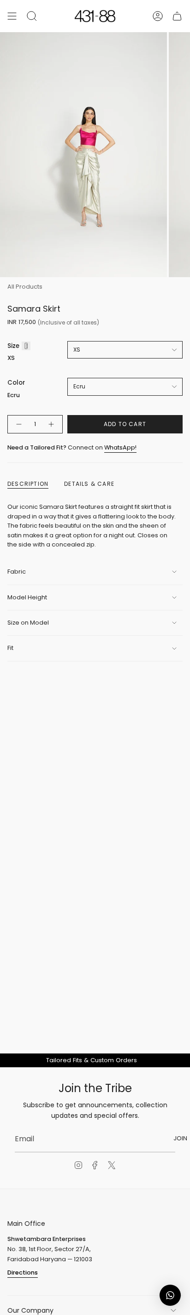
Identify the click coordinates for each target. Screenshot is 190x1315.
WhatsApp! (120, 447)
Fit (10, 648)
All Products (24, 286)
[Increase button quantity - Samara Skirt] (52, 424)
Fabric (16, 571)
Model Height (27, 597)
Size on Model (28, 622)
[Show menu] (12, 16)
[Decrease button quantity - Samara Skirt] (18, 424)
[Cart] (177, 16)
